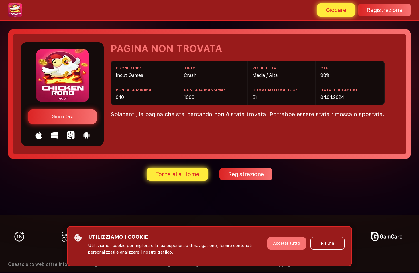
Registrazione (384, 10)
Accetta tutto (286, 243)
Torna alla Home (177, 174)
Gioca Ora (63, 116)
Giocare (336, 10)
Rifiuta (327, 243)
